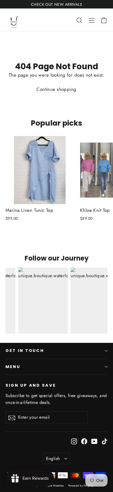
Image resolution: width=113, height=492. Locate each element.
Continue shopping (56, 89)
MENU (12, 366)
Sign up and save (30, 385)
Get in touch (24, 350)
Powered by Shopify (80, 486)
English (53, 458)
